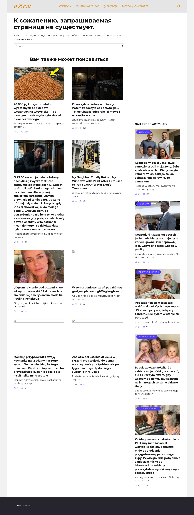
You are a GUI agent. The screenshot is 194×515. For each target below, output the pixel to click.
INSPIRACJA (110, 6)
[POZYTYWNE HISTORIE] (157, 296)
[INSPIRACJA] (157, 156)
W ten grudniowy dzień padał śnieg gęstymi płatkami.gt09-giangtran (97, 289)
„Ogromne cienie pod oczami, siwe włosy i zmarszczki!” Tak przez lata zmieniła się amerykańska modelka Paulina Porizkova (38, 293)
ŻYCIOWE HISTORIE (87, 6)
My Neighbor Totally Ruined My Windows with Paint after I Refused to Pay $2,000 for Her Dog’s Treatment (97, 183)
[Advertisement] (157, 69)
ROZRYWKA (65, 6)
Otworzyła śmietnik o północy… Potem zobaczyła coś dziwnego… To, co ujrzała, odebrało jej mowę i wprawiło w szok (96, 110)
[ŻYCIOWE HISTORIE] (157, 361)
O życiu (22, 6)
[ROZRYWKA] (157, 228)
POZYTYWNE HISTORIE (134, 6)
